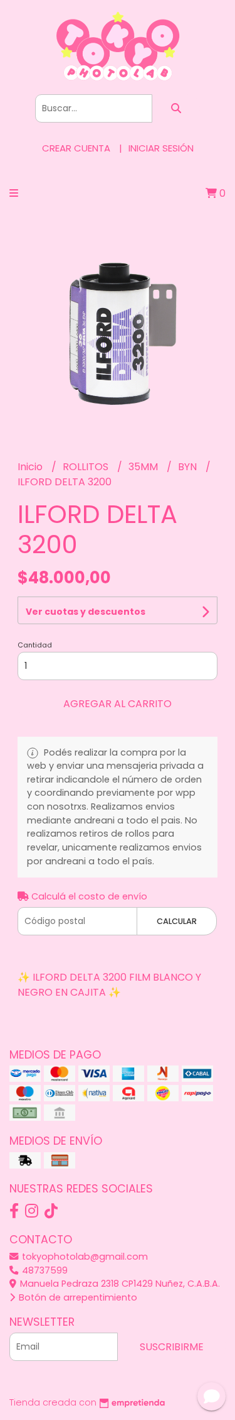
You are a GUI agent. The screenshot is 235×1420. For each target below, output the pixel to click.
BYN (188, 467)
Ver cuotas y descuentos (85, 611)
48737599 (43, 1270)
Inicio (31, 467)
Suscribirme (172, 1347)
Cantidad (35, 645)
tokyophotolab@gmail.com (83, 1256)
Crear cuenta (76, 148)
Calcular (177, 921)
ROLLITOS (87, 467)
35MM (144, 467)
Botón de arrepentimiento (76, 1297)
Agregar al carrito (117, 703)
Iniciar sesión (161, 148)
